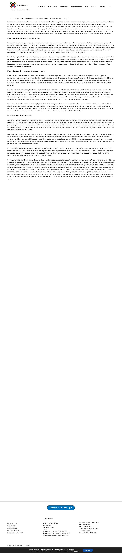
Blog (92, 7)
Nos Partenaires (76, 7)
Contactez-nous (12, 523)
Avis (86, 7)
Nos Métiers (64, 7)
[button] (44, 7)
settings (76, 551)
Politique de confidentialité (15, 533)
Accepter (87, 550)
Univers (40, 7)
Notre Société (52, 7)
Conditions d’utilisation (13, 530)
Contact (102, 7)
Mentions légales (12, 528)
